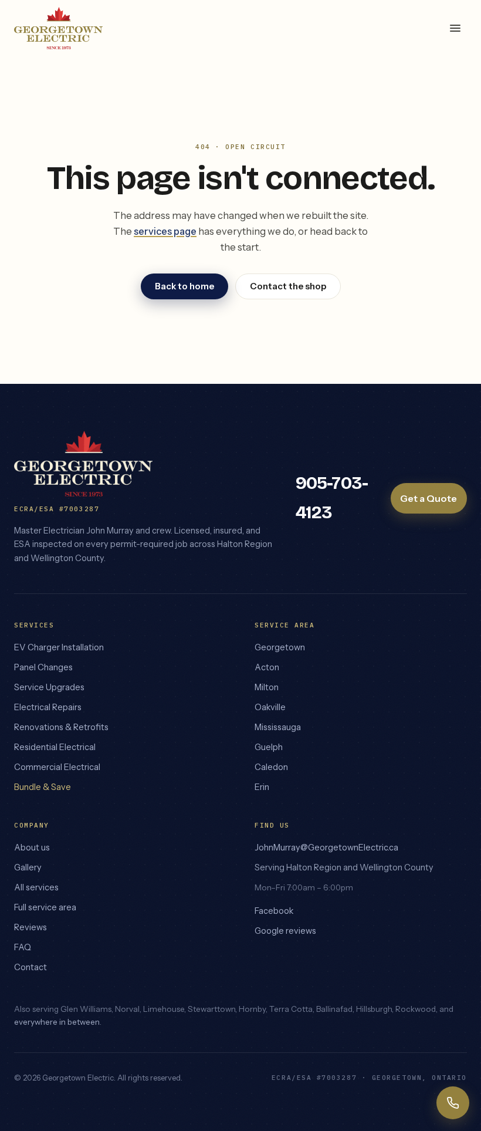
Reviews (30, 927)
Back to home (184, 286)
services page (165, 231)
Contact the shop (288, 286)
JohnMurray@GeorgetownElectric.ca (326, 847)
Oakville (270, 707)
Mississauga (278, 727)
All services (36, 887)
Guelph (269, 747)
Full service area (45, 907)
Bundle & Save (42, 787)
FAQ (22, 947)
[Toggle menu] (455, 28)
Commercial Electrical (57, 767)
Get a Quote (428, 498)
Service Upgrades (49, 687)
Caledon (271, 767)
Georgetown (280, 647)
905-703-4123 (332, 497)
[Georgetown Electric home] (58, 28)
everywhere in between (57, 1022)
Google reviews (285, 931)
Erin (262, 787)
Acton (267, 667)
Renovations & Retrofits (61, 727)
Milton (267, 687)
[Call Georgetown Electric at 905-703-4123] (452, 1102)
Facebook (274, 911)
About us (32, 847)
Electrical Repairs (48, 707)
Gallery (28, 867)
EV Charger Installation (59, 647)
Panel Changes (43, 667)
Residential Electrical (55, 747)
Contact (30, 967)
